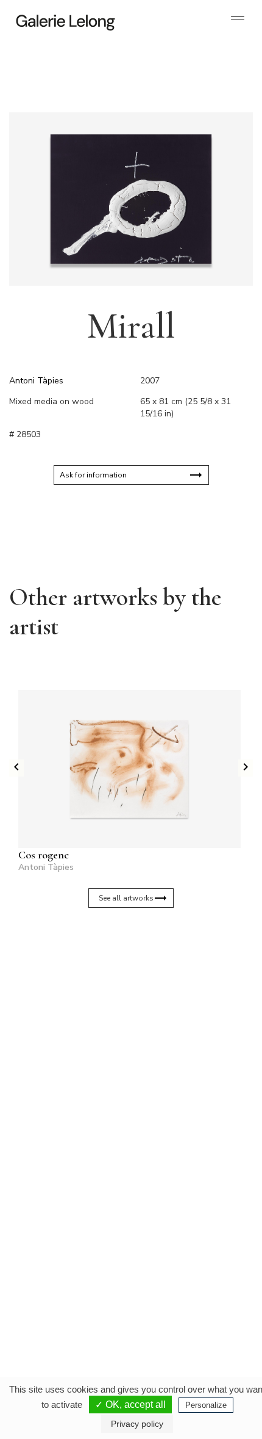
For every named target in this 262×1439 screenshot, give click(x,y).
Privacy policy (137, 1424)
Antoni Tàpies (36, 380)
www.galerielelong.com (172, 1322)
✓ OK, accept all (130, 1404)
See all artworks (126, 898)
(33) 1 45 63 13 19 (60, 1180)
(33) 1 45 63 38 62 (179, 1180)
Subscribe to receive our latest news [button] (121, 965)
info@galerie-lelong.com (55, 1190)
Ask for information (93, 475)
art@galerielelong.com (172, 1312)
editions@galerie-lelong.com (180, 1190)
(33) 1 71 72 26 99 (60, 1302)
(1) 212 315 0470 (177, 1302)
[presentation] (16, 768)
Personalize (206, 1405)
